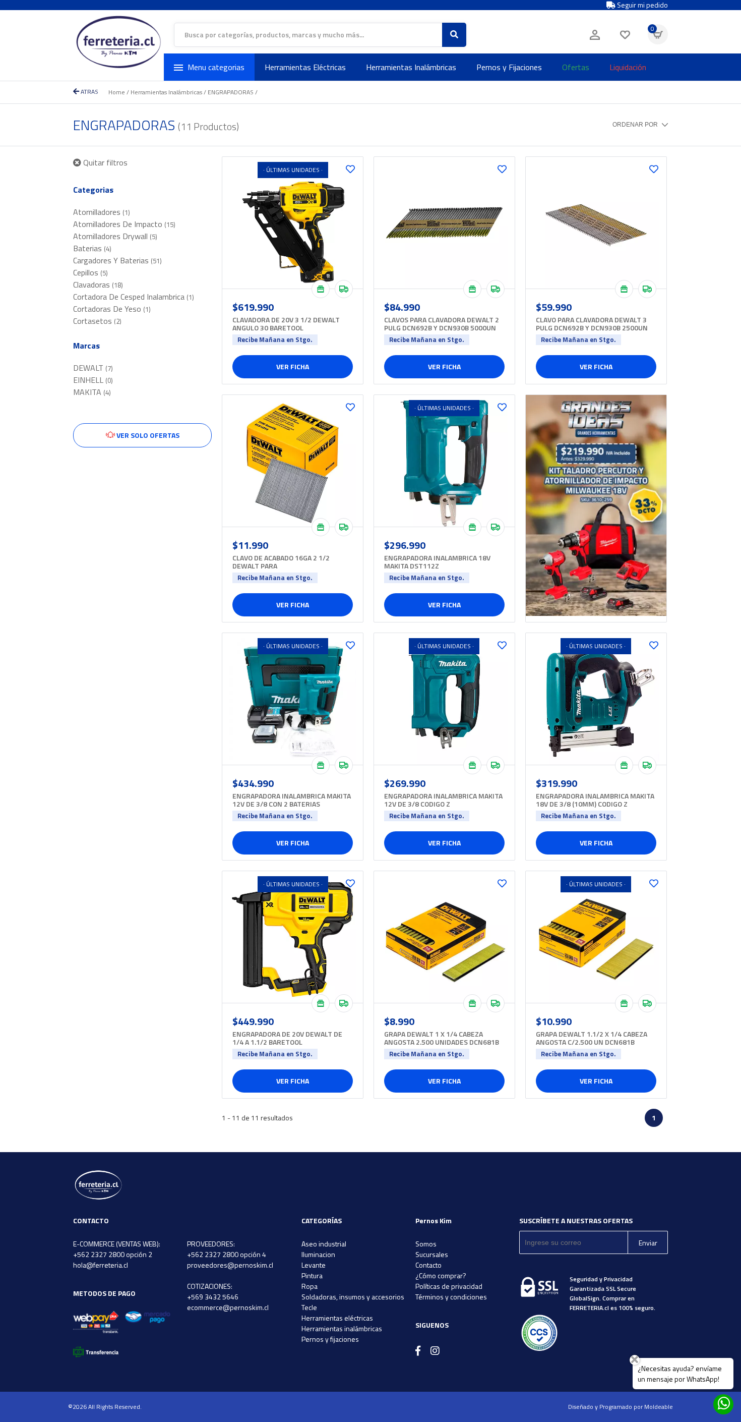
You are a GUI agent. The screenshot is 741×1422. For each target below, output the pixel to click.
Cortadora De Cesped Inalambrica (133, 297)
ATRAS (88, 91)
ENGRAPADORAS (231, 92)
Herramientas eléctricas (337, 1318)
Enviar (648, 1242)
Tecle (309, 1307)
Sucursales (431, 1254)
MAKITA (92, 392)
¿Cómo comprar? (440, 1275)
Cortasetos (97, 321)
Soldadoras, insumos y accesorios (352, 1296)
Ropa (309, 1286)
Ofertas (575, 67)
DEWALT (93, 368)
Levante (313, 1265)
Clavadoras (98, 284)
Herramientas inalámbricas (341, 1328)
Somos (426, 1243)
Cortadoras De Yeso (112, 309)
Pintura (312, 1275)
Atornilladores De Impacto (124, 224)
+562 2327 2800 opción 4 (226, 1254)
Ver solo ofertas (147, 435)
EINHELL (93, 380)
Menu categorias (216, 67)
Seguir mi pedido (641, 5)
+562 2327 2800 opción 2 (112, 1254)
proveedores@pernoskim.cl (230, 1265)
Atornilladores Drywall (115, 236)
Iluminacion (318, 1254)
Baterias (92, 248)
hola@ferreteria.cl (100, 1265)
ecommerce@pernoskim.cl (228, 1307)
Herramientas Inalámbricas (411, 67)
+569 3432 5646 (212, 1296)
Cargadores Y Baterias (117, 260)
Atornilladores (101, 212)
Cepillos (90, 272)
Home (116, 92)
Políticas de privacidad (448, 1286)
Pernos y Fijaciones (509, 67)
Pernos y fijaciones (330, 1339)
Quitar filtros (104, 162)
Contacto (428, 1265)
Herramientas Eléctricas (305, 67)
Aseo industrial (323, 1243)
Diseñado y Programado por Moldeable (620, 1406)
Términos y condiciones (451, 1296)
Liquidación (627, 67)
